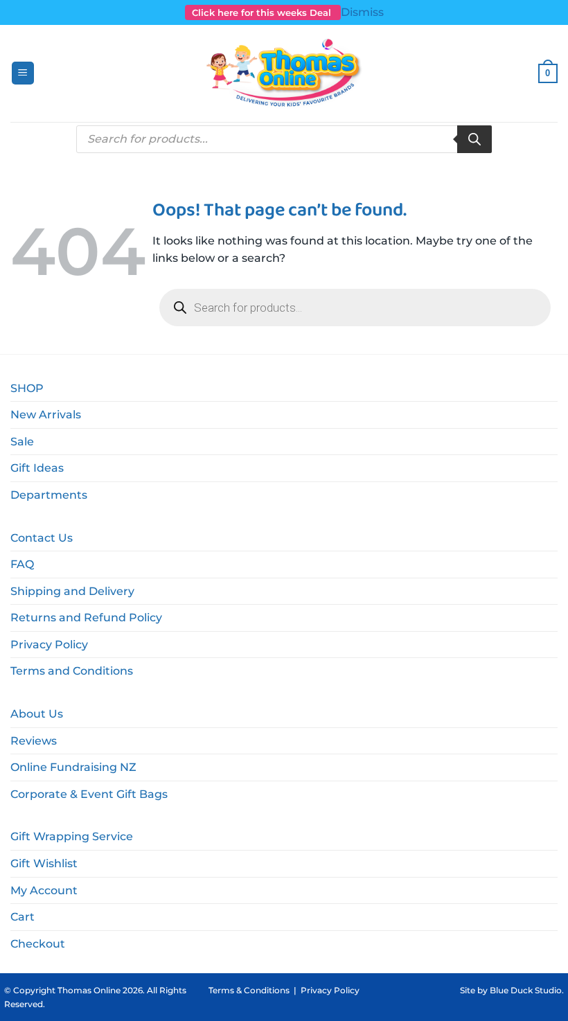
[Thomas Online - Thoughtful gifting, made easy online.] (284, 73)
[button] (23, 73)
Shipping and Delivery (72, 591)
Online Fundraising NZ (73, 767)
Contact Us (41, 537)
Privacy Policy (49, 644)
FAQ (22, 564)
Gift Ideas (37, 467)
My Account (44, 890)
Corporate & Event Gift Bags (89, 794)
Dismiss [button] (362, 12)
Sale (22, 441)
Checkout (37, 943)
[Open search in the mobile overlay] (284, 139)
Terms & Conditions (249, 990)
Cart (22, 916)
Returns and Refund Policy (86, 617)
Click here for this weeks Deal (263, 12)
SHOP (27, 388)
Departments (48, 494)
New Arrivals (45, 414)
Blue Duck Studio (526, 990)
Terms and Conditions (71, 670)
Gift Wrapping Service (71, 836)
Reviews (33, 740)
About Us (36, 713)
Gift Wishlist (44, 863)
